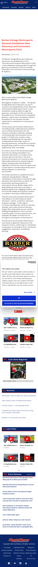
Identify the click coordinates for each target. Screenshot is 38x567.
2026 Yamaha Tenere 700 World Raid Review (16, 400)
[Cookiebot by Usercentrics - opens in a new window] (28, 262)
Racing (21, 7)
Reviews (14, 7)
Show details (28, 292)
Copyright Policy (19, 547)
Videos (27, 7)
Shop (34, 7)
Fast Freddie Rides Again (11, 515)
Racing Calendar (7, 550)
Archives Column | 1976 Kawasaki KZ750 (15, 405)
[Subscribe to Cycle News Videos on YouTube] (19, 311)
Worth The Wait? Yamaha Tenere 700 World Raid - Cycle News (27, 327)
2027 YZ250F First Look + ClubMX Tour (11, 327)
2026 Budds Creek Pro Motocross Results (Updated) (19, 396)
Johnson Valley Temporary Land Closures (17, 520)
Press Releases (31, 550)
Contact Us (7, 556)
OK (19, 298)
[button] (34, 333)
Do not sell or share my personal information (19, 303)
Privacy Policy (19, 550)
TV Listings (7, 547)
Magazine (5, 7)
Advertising (7, 553)
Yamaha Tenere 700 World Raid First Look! (27, 344)
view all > (30, 474)
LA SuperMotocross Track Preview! (11, 344)
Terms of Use (31, 558)
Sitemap (19, 558)
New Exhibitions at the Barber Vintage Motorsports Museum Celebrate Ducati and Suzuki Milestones (17, 508)
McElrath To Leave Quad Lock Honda (14, 417)
